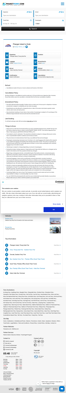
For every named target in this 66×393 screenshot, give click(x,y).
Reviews (54, 321)
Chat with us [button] (8, 343)
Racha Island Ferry (39, 309)
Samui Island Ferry (38, 311)
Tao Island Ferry (27, 315)
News (43, 321)
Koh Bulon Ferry (32, 296)
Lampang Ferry (42, 302)
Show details (57, 204)
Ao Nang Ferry (6, 292)
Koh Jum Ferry (49, 296)
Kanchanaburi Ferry (45, 294)
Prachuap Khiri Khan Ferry (27, 309)
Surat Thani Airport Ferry (27, 313)
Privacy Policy (33, 323)
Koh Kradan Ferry (7, 298)
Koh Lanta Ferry (16, 298)
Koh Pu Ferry (43, 300)
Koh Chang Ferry (41, 296)
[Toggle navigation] (63, 3)
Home (4, 321)
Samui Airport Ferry (28, 311)
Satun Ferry (47, 311)
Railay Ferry (47, 309)
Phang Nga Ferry (50, 306)
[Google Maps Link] (35, 344)
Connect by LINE (9, 349)
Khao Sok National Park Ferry (10, 296)
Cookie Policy (41, 323)
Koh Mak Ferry (52, 298)
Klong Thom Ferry (23, 296)
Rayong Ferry (19, 311)
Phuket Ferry (18, 309)
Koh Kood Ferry (58, 296)
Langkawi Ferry (7, 304)
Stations (28, 321)
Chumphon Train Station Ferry (10, 294)
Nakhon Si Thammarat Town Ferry (30, 306)
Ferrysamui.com (7, 329)
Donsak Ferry (22, 294)
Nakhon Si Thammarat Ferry (52, 304)
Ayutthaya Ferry (15, 292)
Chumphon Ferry (49, 292)
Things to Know (17, 63)
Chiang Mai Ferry (32, 292)
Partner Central (6, 334)
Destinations (10, 321)
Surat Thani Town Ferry (39, 313)
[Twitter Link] (38, 341)
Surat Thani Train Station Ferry (53, 313)
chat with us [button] (30, 121)
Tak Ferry (20, 315)
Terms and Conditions (23, 323)
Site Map (47, 323)
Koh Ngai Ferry (27, 300)
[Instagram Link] (42, 341)
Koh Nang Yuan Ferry (17, 300)
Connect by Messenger (11, 345)
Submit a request (9, 341)
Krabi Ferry (34, 302)
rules (43, 63)
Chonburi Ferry (40, 292)
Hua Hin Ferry (36, 294)
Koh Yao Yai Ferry (27, 302)
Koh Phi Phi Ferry (35, 300)
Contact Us (53, 323)
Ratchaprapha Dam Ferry (9, 311)
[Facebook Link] (35, 341)
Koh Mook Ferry (7, 300)
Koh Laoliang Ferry (26, 298)
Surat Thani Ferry (16, 313)
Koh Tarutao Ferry (7, 302)
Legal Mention (13, 323)
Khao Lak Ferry (55, 294)
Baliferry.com (15, 329)
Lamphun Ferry (50, 302)
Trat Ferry (40, 315)
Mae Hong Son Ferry (17, 304)
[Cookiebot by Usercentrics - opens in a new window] (56, 182)
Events (39, 321)
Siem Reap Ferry (55, 311)
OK (54, 209)
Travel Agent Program (26, 334)
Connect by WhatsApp (10, 347)
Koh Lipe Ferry (44, 298)
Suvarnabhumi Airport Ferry (10, 315)
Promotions (34, 321)
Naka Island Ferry (27, 304)
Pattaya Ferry (42, 306)
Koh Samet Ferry (52, 300)
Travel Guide (6, 323)
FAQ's (58, 321)
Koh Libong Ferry (35, 298)
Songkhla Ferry (7, 313)
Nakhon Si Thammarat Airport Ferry (12, 306)
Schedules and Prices (20, 321)
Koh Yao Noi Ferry (17, 302)
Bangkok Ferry (23, 292)
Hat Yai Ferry (29, 294)
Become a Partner (15, 334)
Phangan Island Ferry (8, 309)
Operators (48, 321)
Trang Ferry (34, 315)
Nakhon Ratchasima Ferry (38, 304)
